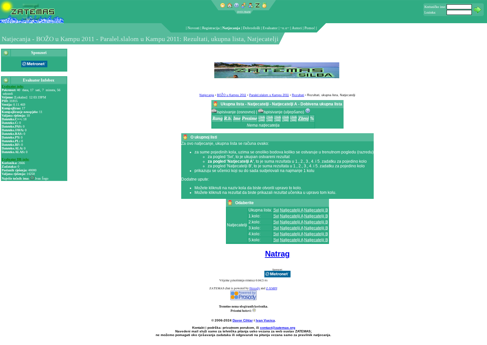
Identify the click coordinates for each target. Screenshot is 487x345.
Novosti (193, 28)
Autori (297, 28)
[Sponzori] (6, 54)
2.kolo (269, 117)
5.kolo (293, 117)
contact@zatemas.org (277, 327)
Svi (276, 210)
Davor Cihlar (243, 320)
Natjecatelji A (291, 210)
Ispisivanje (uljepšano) (284, 112)
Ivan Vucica (265, 320)
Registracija (211, 28)
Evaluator (270, 28)
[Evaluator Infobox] (6, 82)
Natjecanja (231, 28)
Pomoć (309, 28)
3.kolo (277, 117)
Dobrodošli (251, 28)
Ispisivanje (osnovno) (236, 112)
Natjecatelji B (316, 210)
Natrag (277, 253)
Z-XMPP (271, 288)
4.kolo (285, 117)
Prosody (254, 288)
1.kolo (261, 117)
